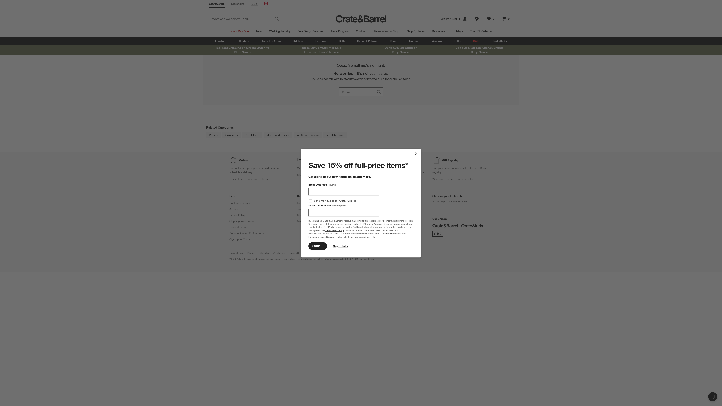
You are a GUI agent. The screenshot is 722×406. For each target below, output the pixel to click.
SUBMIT (317, 246)
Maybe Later (340, 246)
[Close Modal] (416, 153)
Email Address (322, 184)
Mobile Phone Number (327, 205)
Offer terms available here (393, 233)
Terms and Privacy (334, 230)
